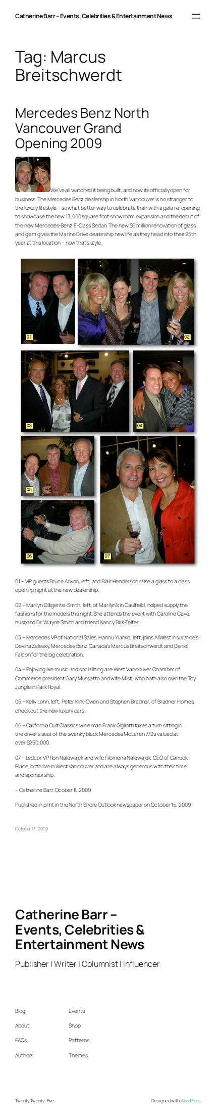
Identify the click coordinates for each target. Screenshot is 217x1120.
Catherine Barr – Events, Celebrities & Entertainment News (94, 16)
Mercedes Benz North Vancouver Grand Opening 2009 (82, 128)
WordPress (191, 1101)
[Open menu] (196, 16)
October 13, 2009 (31, 829)
